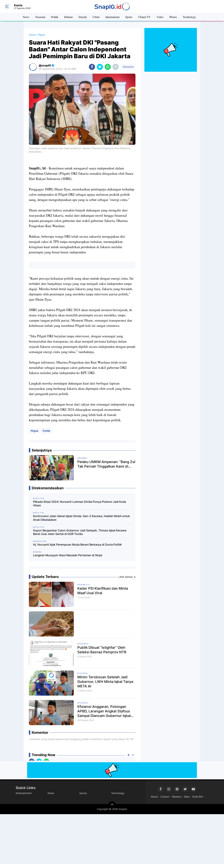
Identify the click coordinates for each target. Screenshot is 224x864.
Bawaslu (84, 585)
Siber (187, 796)
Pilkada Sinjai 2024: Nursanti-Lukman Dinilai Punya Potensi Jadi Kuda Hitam (79, 503)
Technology (189, 17)
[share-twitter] (100, 67)
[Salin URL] (116, 67)
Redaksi (176, 796)
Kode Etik (197, 796)
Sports (128, 17)
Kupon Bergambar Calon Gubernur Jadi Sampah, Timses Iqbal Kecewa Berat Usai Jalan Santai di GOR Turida (79, 532)
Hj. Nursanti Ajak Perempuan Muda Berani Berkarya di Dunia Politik (77, 544)
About (154, 796)
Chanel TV (144, 17)
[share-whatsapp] (108, 67)
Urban (96, 17)
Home (32, 34)
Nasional (40, 17)
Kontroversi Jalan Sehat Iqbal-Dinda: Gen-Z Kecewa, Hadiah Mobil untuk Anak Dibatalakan (81, 517)
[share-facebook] (92, 67)
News (26, 17)
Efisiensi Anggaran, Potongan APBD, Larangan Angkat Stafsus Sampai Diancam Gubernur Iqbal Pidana (104, 711)
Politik (54, 17)
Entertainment (24, 793)
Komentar (128, 66)
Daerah (83, 17)
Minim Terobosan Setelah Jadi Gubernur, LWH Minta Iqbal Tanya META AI (105, 681)
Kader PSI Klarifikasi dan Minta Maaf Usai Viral (102, 590)
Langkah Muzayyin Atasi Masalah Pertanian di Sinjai (67, 555)
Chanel (84, 673)
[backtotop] (111, 804)
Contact (164, 796)
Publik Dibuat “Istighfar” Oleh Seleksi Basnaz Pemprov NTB (101, 649)
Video (160, 17)
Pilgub (34, 430)
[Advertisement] (105, 838)
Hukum (68, 17)
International (112, 17)
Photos (173, 17)
